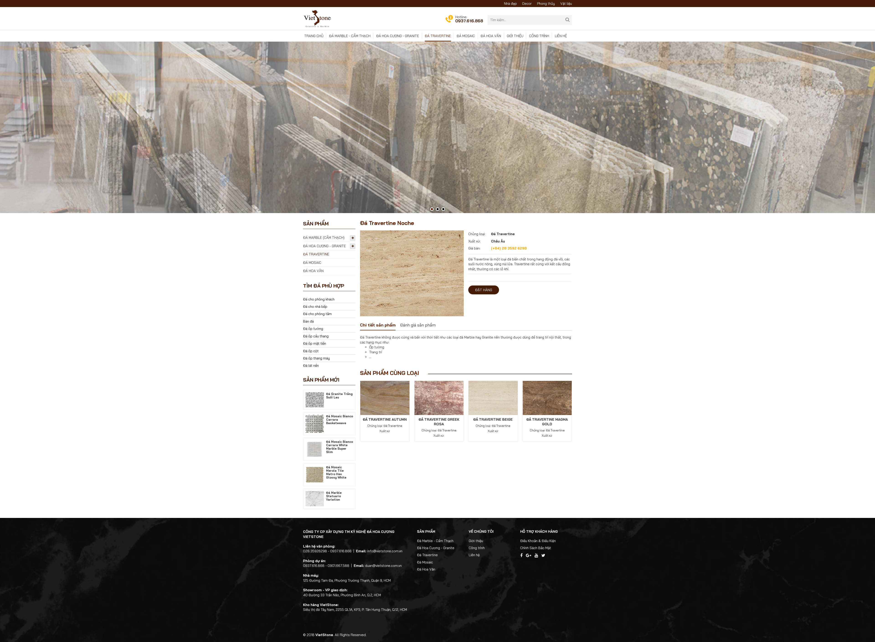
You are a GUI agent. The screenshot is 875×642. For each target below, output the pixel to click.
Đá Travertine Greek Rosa (439, 421)
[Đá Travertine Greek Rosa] (439, 397)
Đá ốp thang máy (316, 358)
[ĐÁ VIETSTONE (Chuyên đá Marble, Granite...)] (317, 18)
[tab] (378, 325)
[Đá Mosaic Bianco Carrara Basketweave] (315, 423)
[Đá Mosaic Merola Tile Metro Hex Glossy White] (315, 474)
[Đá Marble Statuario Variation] (315, 498)
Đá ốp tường (313, 328)
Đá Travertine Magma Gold (547, 421)
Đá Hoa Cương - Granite (397, 36)
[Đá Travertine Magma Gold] (547, 397)
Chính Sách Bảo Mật (535, 548)
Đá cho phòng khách (319, 299)
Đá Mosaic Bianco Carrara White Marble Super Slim (339, 447)
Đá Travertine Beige (493, 419)
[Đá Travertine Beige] (493, 397)
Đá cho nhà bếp (315, 306)
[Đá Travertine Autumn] (384, 397)
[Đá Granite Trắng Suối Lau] (315, 399)
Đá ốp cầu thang (316, 336)
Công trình (539, 36)
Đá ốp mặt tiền (314, 343)
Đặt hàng (483, 290)
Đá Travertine (438, 36)
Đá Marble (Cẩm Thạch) (324, 237)
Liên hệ (561, 36)
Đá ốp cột (311, 351)
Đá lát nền (311, 365)
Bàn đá (308, 321)
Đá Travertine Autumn (385, 419)
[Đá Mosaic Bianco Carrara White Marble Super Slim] (315, 449)
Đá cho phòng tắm (317, 314)
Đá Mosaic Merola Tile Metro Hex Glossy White (336, 472)
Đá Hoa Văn (491, 36)
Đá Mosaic (466, 36)
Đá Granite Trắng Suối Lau (339, 395)
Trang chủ (313, 36)
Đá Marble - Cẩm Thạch (350, 36)
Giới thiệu (515, 36)
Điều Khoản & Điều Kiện (538, 541)
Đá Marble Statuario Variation (334, 496)
